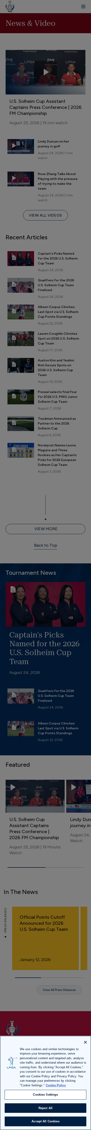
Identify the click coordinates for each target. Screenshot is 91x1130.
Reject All (45, 1108)
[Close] (85, 1042)
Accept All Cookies (45, 1121)
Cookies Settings (45, 1094)
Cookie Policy (56, 1085)
